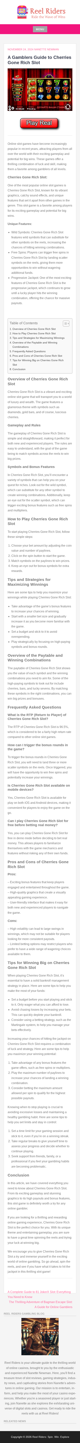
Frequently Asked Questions (29, 351)
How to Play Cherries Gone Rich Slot (34, 333)
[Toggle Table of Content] (64, 323)
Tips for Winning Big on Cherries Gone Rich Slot (38, 362)
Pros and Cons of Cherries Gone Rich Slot (37, 355)
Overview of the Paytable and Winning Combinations (34, 344)
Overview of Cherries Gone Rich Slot (34, 328)
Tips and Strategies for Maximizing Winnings (38, 337)
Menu (40, 29)
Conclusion (18, 369)
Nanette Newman (46, 49)
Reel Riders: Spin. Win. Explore (50, 1436)
